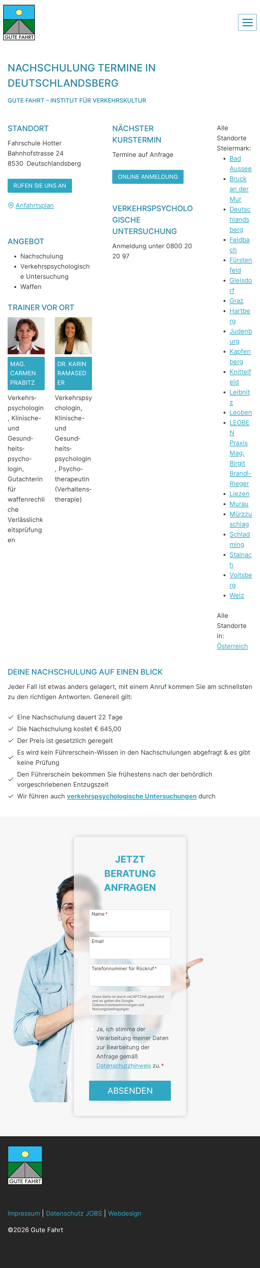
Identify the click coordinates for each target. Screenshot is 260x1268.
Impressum (24, 1213)
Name (100, 913)
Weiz (237, 595)
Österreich (232, 646)
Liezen (240, 493)
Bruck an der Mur (239, 189)
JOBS (94, 1213)
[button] (40, 185)
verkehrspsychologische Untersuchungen (132, 796)
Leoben (241, 412)
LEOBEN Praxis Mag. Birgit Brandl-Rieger (240, 453)
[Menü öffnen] (247, 22)
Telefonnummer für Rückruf (124, 968)
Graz (237, 300)
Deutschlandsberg (240, 219)
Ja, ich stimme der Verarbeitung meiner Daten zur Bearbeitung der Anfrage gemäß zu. (132, 1047)
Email (98, 941)
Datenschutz (65, 1213)
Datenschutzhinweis (123, 1065)
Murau (239, 504)
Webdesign (124, 1213)
